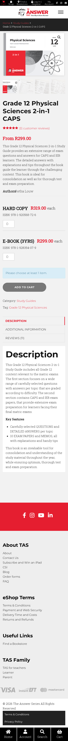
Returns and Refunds (18, 619)
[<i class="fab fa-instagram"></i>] (61, 3)
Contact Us (10, 558)
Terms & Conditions (16, 605)
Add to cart (25, 287)
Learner (8, 672)
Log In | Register (37, 2)
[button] (59, 37)
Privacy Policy (13, 721)
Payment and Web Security (22, 610)
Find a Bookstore (22, 2)
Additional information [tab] (25, 329)
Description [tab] (15, 321)
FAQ (6, 581)
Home (6, 23)
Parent (7, 677)
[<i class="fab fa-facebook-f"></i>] (57, 3)
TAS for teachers (14, 668)
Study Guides (21, 23)
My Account (49, 2)
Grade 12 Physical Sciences (28, 307)
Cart (3, 4)
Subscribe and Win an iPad (22, 562)
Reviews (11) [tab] (14, 338)
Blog (6, 572)
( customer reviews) (34, 128)
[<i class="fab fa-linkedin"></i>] (65, 3)
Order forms (11, 576)
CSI (5, 567)
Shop (11, 4)
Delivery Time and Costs (20, 615)
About (7, 553)
